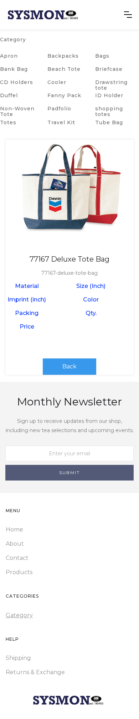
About (15, 543)
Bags (102, 56)
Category (13, 39)
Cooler (56, 82)
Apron (9, 56)
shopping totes (109, 111)
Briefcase (109, 69)
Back (69, 366)
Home (14, 529)
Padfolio (59, 108)
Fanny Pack (64, 95)
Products (19, 572)
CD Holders (16, 82)
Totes (8, 122)
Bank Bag (14, 69)
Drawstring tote (111, 85)
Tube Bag (109, 122)
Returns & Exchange (35, 672)
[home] (42, 14)
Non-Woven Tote (17, 111)
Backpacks (63, 56)
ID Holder (109, 95)
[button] (128, 14)
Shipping (18, 658)
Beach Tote (64, 69)
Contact (17, 558)
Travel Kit (61, 122)
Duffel (9, 95)
